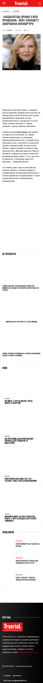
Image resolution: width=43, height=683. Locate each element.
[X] (17, 75)
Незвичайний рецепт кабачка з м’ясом (28, 545)
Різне (7, 398)
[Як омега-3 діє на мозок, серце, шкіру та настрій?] (21, 383)
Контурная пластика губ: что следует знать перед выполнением (21, 479)
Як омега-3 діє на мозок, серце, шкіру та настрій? (19, 402)
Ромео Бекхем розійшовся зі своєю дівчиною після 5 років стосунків (21, 354)
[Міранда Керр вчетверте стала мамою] (21, 306)
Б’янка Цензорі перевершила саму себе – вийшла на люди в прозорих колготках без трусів (20, 288)
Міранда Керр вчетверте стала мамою (21, 321)
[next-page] (7, 589)
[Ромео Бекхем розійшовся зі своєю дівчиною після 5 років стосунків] (21, 338)
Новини (16, 11)
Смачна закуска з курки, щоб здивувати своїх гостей (27, 561)
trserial (9, 30)
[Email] (34, 75)
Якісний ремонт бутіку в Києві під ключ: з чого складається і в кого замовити (20, 518)
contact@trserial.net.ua (28, 652)
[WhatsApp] (28, 75)
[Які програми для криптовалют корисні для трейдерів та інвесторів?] (21, 421)
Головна (6, 11)
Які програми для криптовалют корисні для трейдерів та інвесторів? (19, 440)
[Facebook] (12, 75)
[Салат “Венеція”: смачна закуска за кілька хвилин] (8, 577)
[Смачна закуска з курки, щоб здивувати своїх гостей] (8, 560)
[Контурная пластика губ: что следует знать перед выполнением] (21, 461)
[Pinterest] (23, 75)
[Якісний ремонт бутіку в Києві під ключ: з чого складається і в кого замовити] (21, 499)
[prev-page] (3, 589)
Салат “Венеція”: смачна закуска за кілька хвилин (26, 578)
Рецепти (19, 541)
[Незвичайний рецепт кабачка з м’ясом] (8, 543)
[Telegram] (39, 75)
